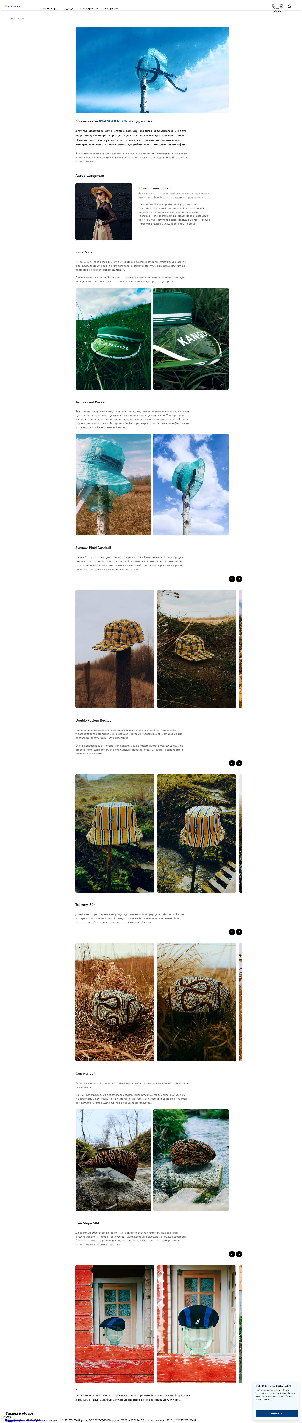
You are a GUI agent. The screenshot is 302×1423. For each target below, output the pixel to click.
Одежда (69, 8)
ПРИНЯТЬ (276, 1413)
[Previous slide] (232, 579)
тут (270, 1399)
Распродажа (111, 8)
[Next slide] (239, 579)
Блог (23, 18)
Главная (15, 18)
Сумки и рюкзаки (89, 8)
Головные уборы (48, 8)
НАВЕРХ (7, 1417)
